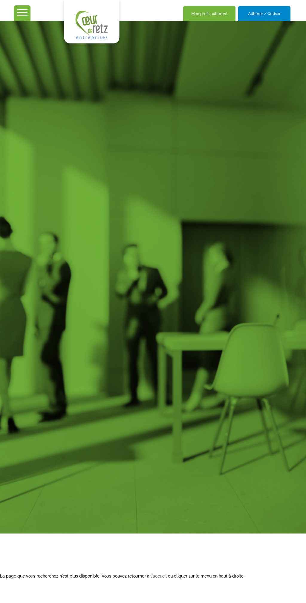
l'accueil (159, 576)
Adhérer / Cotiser (264, 13)
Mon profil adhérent (209, 13)
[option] (153, 277)
